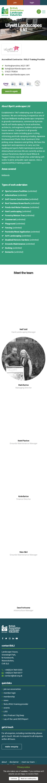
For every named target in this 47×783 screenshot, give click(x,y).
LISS (6, 711)
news (6, 700)
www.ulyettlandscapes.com (17, 74)
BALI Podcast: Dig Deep (14, 715)
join (15, 2)
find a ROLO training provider (16, 704)
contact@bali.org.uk (13, 676)
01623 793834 (11, 71)
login (32, 2)
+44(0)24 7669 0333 (13, 670)
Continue (14, 778)
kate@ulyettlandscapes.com (17, 68)
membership (9, 696)
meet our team (28, 762)
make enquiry (11, 746)
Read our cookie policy (28, 778)
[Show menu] (43, 12)
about (4, 762)
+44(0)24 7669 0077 (13, 673)
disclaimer (14, 762)
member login (10, 693)
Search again (11, 91)
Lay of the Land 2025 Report (16, 719)
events (7, 708)
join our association (12, 689)
